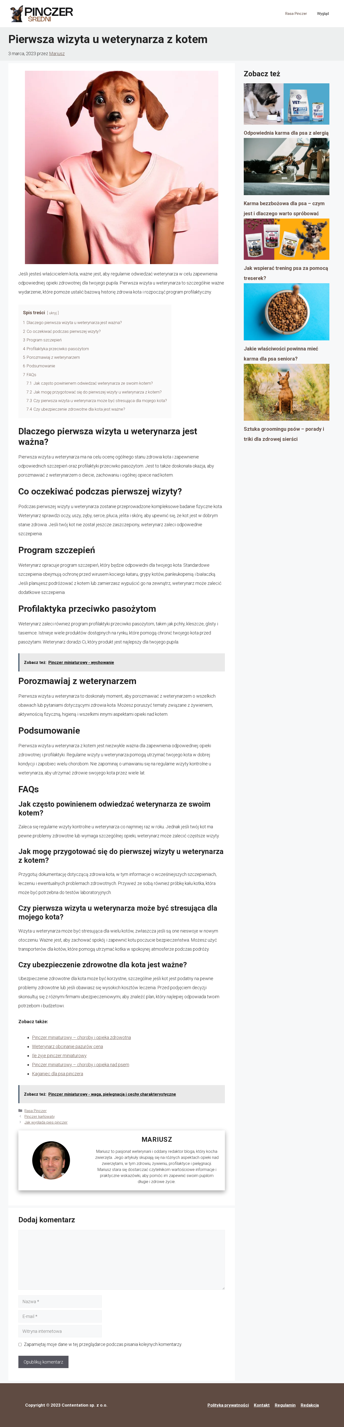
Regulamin (285, 1405)
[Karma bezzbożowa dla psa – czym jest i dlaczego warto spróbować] (286, 168)
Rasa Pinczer (296, 13)
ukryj (53, 313)
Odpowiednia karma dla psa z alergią (286, 133)
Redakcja (310, 1405)
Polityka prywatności (228, 1405)
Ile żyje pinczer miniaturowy (59, 1055)
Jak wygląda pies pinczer (45, 1122)
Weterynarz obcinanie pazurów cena (67, 1046)
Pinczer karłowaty (39, 1116)
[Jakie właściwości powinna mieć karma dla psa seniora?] (286, 313)
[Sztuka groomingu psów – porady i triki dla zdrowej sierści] (286, 394)
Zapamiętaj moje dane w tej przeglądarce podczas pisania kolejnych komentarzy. (103, 1344)
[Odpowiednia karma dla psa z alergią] (286, 105)
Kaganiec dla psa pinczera (57, 1073)
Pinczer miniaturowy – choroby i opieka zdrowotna (81, 1037)
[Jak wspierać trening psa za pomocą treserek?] (286, 241)
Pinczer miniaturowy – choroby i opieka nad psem (80, 1064)
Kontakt (262, 1405)
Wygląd (323, 13)
